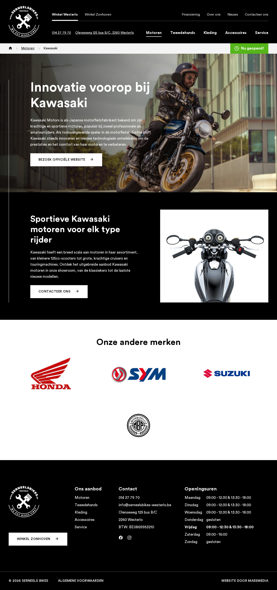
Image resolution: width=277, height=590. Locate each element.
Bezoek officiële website (62, 159)
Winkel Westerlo (65, 14)
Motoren (154, 33)
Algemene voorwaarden (81, 580)
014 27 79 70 (61, 32)
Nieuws (232, 14)
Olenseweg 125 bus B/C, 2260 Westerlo (104, 32)
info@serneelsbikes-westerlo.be (145, 505)
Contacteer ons (256, 14)
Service (261, 33)
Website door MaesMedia (244, 580)
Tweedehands (182, 33)
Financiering (191, 14)
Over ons (214, 14)
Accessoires (235, 33)
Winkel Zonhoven (98, 14)
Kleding (210, 33)
